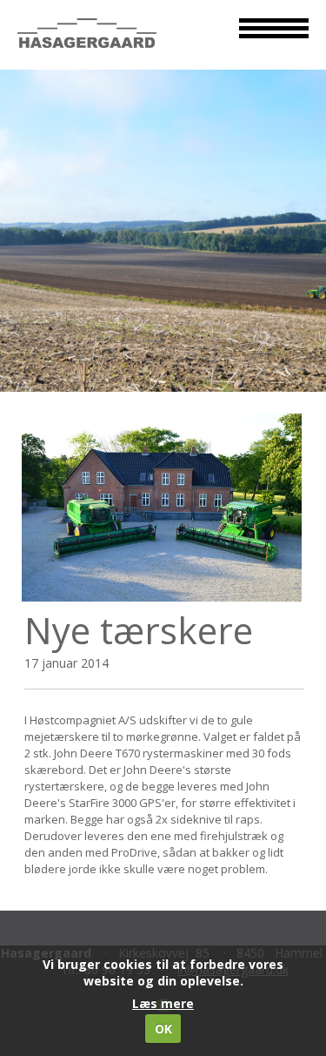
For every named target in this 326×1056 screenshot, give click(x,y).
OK (163, 1028)
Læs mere (163, 1003)
